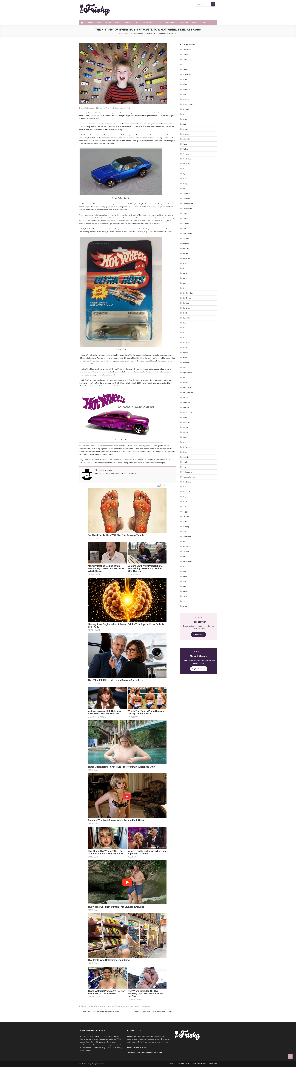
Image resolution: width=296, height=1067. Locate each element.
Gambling (186, 248)
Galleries (185, 243)
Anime (184, 59)
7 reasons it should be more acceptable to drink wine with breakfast (155, 1011)
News (99, 22)
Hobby (184, 328)
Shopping (185, 512)
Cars (184, 114)
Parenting (184, 22)
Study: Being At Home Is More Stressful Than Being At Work (102, 1011)
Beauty (185, 79)
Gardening (186, 258)
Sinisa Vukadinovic (87, 108)
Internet (185, 358)
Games (185, 253)
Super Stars (186, 536)
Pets (184, 467)
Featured (185, 223)
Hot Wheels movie (121, 386)
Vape (184, 586)
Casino (185, 119)
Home (90, 22)
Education (186, 199)
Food (184, 228)
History (185, 323)
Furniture (185, 238)
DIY (183, 189)
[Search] (213, 4)
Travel (204, 22)
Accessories (186, 50)
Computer (186, 154)
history (88, 1006)
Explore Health (198, 634)
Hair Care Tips (187, 293)
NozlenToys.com (97, 116)
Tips (183, 556)
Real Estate (186, 482)
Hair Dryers (186, 298)
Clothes (185, 149)
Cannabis (185, 109)
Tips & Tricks (187, 561)
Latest (188, 1063)
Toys (107, 108)
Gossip (185, 273)
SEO (184, 507)
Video (184, 596)
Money (184, 417)
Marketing (186, 402)
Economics (186, 194)
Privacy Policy (213, 1063)
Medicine (185, 407)
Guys (184, 283)
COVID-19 (186, 164)
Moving (185, 432)
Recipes (185, 487)
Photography (187, 472)
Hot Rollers (186, 343)
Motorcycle (186, 422)
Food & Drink (187, 233)
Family (184, 213)
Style (159, 22)
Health (108, 22)
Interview (185, 363)
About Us (172, 1063)
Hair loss (185, 303)
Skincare (185, 517)
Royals (194, 22)
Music (184, 437)
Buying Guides (187, 104)
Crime (184, 169)
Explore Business (198, 669)
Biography (186, 89)
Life (183, 377)
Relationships (148, 22)
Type (184, 581)
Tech (184, 541)
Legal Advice (187, 373)
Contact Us (180, 1063)
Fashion (185, 218)
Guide (184, 278)
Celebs (117, 22)
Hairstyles (186, 308)
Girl (183, 268)
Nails (184, 442)
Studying (185, 527)
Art (183, 64)
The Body (186, 551)
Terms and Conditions (199, 1063)
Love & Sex (186, 387)
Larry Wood (90, 463)
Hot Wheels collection (98, 1006)
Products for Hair (188, 477)
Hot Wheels (86, 124)
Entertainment (171, 22)
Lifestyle (185, 382)
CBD (184, 124)
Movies (127, 22)
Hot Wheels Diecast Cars (115, 1006)
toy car (132, 1006)
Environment (187, 209)
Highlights (186, 318)
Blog (184, 94)
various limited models (142, 1006)
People (185, 462)
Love (136, 22)
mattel (127, 1006)
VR (183, 601)
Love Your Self (187, 392)
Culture (185, 179)
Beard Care (186, 74)
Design (185, 184)
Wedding (185, 606)
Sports (184, 522)
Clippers (185, 144)
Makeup (185, 397)
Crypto (184, 174)
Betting (185, 84)
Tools (184, 566)
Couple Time (187, 159)
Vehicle (185, 591)
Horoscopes (186, 338)
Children (185, 134)
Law (183, 368)
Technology (186, 546)
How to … (186, 348)
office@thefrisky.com (140, 1047)
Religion (185, 497)
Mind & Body (187, 412)
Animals (185, 54)
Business (185, 99)
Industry (185, 353)
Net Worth (186, 447)
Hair (183, 288)
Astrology (185, 69)
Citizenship (186, 139)
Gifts (184, 263)
